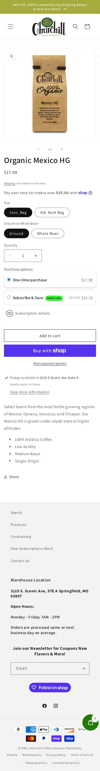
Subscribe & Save (37, 297)
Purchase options (18, 269)
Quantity (10, 245)
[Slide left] (38, 149)
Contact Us (20, 560)
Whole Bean (48, 233)
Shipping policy (36, 763)
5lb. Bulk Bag (52, 212)
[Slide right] (62, 149)
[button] (11, 26)
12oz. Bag (18, 212)
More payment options (50, 363)
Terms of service (82, 755)
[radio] (9, 280)
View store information (29, 391)
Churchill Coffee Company (47, 748)
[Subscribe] (83, 668)
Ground (16, 233)
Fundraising (21, 536)
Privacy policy (56, 755)
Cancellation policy (65, 763)
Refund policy (31, 755)
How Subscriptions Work (32, 548)
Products (18, 524)
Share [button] (14, 476)
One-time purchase (30, 279)
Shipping (9, 183)
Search (16, 512)
